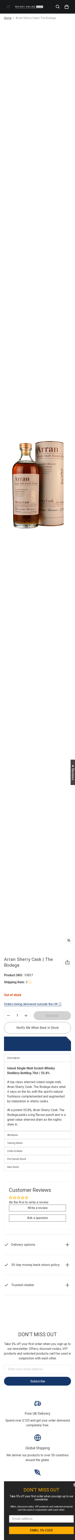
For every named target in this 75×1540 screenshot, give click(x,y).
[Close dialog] (71, 1485)
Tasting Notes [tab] (15, 1143)
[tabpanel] (37, 1096)
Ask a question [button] (37, 1218)
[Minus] (8, 1015)
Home (8, 18)
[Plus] (26, 1015)
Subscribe (37, 1381)
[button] (57, 6)
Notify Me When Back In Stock (37, 1028)
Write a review (38, 1208)
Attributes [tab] (12, 1135)
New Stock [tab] (13, 1167)
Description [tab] (13, 1058)
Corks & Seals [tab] (14, 1151)
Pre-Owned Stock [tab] (16, 1159)
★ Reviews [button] (73, 772)
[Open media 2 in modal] (37, 484)
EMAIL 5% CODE (37, 1530)
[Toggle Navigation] (8, 6)
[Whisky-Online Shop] (29, 7)
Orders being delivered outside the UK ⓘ (33, 1004)
